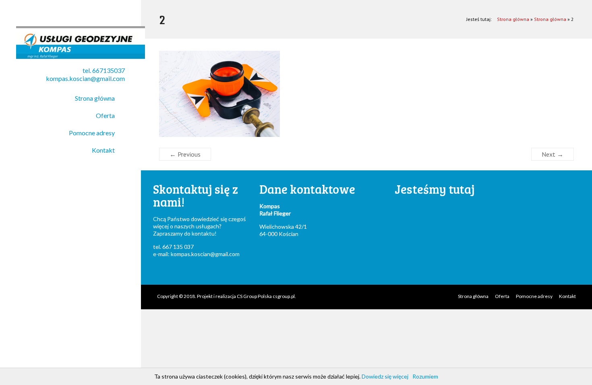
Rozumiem (425, 376)
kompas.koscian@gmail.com (85, 78)
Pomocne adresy (92, 133)
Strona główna (95, 98)
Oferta (105, 115)
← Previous (185, 154)
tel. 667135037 (104, 70)
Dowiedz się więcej (385, 376)
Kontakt (103, 150)
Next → (552, 154)
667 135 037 (178, 246)
